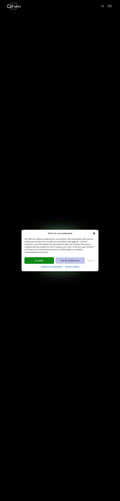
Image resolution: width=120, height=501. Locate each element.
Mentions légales (72, 267)
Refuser (91, 261)
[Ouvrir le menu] (110, 6)
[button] (94, 233)
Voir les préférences (70, 260)
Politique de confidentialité (51, 267)
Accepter (39, 260)
